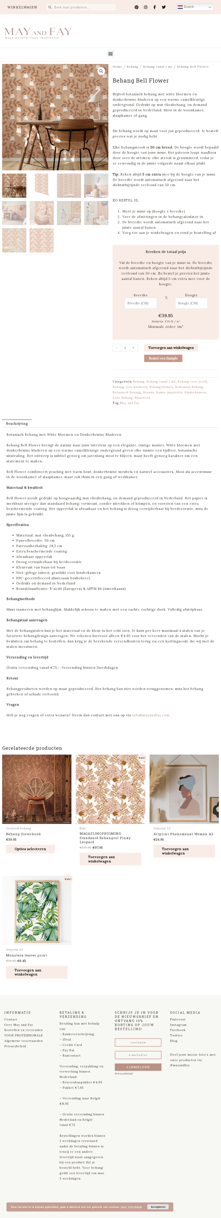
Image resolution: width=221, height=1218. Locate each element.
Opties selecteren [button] (30, 849)
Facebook (178, 1030)
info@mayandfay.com (150, 715)
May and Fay (129, 403)
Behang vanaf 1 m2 (157, 67)
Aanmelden (138, 1067)
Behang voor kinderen (130, 387)
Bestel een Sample (163, 358)
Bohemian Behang (189, 387)
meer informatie (131, 1206)
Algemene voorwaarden (23, 1041)
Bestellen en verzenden (23, 1030)
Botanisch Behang (127, 392)
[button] (110, 53)
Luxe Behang (123, 398)
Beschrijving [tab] (17, 423)
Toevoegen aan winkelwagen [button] (101, 859)
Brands (148, 392)
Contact (10, 1019)
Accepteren (158, 1207)
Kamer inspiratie (169, 392)
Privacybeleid (15, 1046)
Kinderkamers (195, 392)
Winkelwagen (22, 7)
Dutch (188, 7)
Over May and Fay (18, 1025)
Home (117, 67)
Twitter (176, 1035)
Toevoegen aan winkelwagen (171, 348)
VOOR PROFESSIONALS (23, 1035)
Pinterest (178, 1019)
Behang (133, 67)
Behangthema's (161, 387)
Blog (174, 1041)
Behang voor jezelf (192, 381)
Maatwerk (143, 398)
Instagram (178, 1025)
